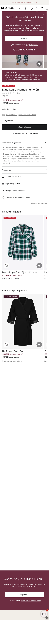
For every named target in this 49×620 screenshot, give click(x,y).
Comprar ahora (36, 2)
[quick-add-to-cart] (6, 265)
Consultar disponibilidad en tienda (24, 133)
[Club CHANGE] (36, 8)
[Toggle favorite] (39, 64)
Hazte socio (20, 75)
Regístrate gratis (32, 45)
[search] (20, 8)
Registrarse (24, 595)
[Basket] (42, 8)
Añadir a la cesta (24, 127)
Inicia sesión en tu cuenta (31, 601)
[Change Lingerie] (7, 8)
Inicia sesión (24, 38)
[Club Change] (31, 8)
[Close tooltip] (43, 14)
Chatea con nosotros (13, 177)
